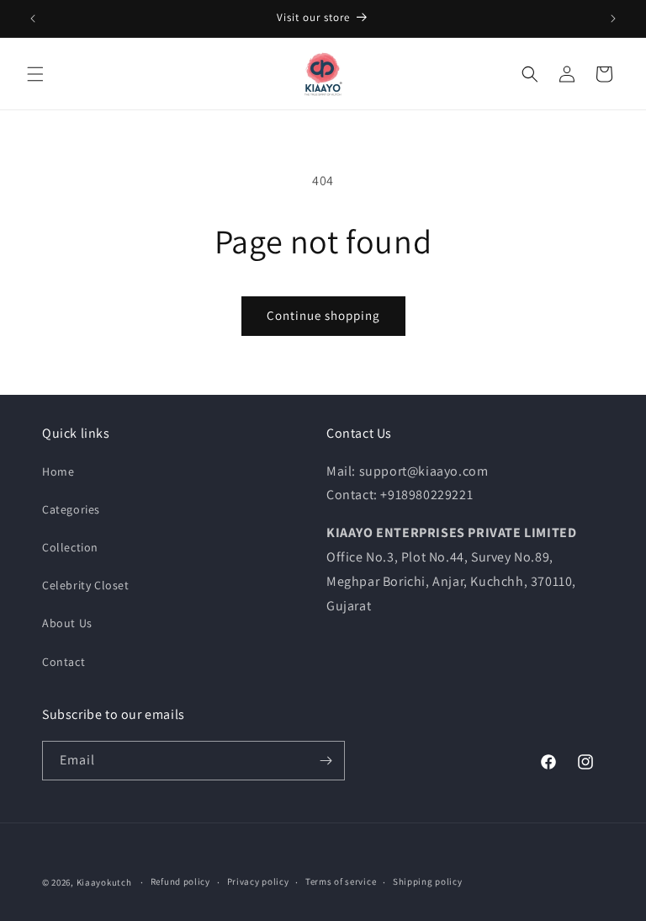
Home (58, 471)
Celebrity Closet (86, 585)
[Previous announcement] (32, 18)
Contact (63, 661)
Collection (70, 547)
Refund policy (180, 881)
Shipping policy (428, 881)
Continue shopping (323, 315)
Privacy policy (258, 881)
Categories (71, 509)
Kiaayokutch (104, 882)
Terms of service (340, 881)
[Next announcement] (613, 18)
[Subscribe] (325, 760)
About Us (67, 623)
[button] (35, 74)
